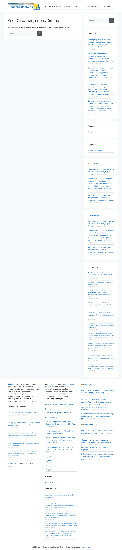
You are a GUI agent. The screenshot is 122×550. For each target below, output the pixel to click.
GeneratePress (85, 547)
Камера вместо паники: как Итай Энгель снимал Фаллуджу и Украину (101, 171)
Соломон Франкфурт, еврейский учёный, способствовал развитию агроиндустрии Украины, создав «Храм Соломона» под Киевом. (100, 73)
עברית (48, 465)
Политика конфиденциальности (58, 413)
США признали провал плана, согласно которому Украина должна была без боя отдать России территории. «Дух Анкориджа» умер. (24, 423)
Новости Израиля (92, 6)
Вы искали (12, 463)
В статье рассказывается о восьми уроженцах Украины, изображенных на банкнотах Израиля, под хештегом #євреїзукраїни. (60, 495)
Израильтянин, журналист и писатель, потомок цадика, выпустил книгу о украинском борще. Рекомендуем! (101, 325)
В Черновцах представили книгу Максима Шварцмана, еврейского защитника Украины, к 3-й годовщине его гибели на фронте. (23, 453)
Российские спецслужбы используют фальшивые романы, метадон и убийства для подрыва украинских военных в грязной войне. (101, 366)
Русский (107, 6)
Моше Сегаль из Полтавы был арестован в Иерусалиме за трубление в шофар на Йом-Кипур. (100, 274)
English (49, 470)
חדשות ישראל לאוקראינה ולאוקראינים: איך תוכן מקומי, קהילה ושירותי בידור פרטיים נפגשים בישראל (60, 440)
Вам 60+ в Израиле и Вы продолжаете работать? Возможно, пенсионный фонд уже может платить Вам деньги (100, 304)
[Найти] (39, 33)
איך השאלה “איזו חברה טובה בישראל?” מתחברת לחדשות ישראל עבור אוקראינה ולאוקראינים (59, 449)
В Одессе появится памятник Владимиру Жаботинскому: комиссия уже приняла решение (101, 197)
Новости (77, 6)
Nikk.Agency (95, 163)
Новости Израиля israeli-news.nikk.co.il (56, 6)
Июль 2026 (92, 132)
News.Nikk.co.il (97, 215)
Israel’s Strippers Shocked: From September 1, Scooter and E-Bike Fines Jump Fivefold (61, 424)
